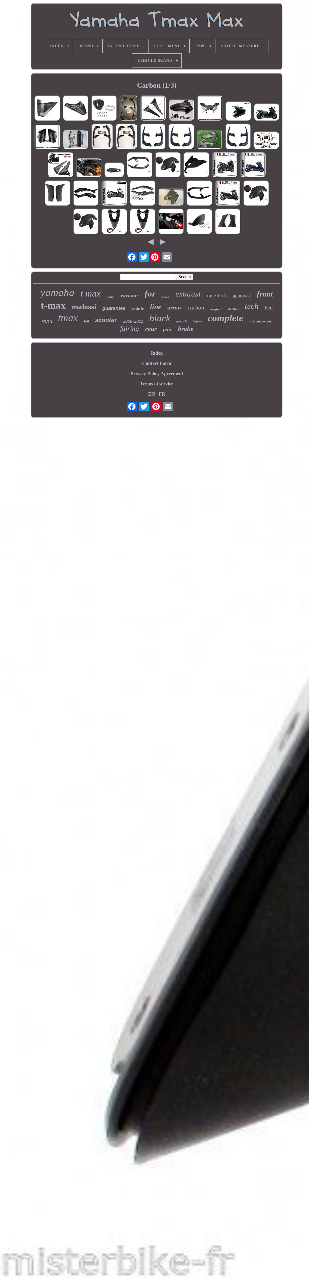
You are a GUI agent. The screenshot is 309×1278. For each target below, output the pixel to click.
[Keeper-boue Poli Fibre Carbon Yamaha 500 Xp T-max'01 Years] (199, 222)
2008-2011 (133, 321)
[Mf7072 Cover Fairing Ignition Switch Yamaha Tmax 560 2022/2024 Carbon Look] (47, 108)
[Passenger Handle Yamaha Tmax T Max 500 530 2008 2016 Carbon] (152, 137)
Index (157, 353)
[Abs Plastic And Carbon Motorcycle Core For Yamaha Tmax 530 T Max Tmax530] (60, 165)
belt (269, 308)
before (197, 321)
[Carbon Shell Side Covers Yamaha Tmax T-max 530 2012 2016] (153, 108)
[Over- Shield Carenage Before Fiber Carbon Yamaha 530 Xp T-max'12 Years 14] (196, 165)
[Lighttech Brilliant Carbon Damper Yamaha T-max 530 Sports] (88, 168)
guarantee (114, 308)
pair (167, 329)
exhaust (188, 293)
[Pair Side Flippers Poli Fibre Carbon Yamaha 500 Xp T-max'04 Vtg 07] (227, 222)
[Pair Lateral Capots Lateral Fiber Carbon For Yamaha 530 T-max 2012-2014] (57, 193)
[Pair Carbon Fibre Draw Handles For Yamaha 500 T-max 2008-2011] (139, 165)
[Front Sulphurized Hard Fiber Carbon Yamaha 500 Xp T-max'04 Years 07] (167, 165)
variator (130, 295)
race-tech (217, 295)
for (150, 293)
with (47, 321)
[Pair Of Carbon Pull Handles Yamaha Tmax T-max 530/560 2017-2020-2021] (128, 108)
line (155, 307)
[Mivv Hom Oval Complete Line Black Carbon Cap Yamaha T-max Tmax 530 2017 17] (227, 193)
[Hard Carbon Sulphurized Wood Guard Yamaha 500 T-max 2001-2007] (255, 193)
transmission (260, 321)
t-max (53, 305)
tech (252, 306)
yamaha (57, 292)
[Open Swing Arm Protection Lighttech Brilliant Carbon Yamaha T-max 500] (114, 170)
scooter (106, 320)
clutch (165, 297)
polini (111, 297)
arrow (174, 307)
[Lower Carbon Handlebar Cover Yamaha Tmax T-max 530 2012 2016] (209, 108)
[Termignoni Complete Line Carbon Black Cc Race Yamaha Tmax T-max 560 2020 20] (114, 193)
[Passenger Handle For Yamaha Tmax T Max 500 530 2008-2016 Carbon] (101, 137)
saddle (138, 308)
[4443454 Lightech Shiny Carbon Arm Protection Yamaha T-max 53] (170, 222)
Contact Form (156, 363)
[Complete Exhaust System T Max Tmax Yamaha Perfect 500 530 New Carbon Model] (75, 140)
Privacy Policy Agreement (156, 373)
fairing (129, 328)
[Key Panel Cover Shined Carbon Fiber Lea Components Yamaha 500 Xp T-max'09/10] (114, 222)
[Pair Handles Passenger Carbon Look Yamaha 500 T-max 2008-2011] (199, 193)
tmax (68, 317)
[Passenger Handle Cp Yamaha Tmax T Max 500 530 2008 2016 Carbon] (181, 137)
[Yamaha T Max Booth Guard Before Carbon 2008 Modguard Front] (170, 197)
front (265, 294)
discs (233, 308)
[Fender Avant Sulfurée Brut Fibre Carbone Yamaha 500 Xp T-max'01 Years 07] (85, 222)
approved (242, 295)
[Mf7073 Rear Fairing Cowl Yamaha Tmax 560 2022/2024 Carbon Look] (75, 108)
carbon (196, 307)
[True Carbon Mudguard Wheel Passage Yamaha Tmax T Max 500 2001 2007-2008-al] (181, 110)
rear (151, 328)
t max (90, 293)
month (181, 321)
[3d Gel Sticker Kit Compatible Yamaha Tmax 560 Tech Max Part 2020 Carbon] (266, 140)
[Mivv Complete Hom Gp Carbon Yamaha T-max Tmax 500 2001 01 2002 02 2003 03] (252, 165)
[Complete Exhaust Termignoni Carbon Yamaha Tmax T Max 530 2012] (266, 112)
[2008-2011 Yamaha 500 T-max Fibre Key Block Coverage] (142, 222)
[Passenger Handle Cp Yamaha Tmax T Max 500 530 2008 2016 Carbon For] (126, 137)
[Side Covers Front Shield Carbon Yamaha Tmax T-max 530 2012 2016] (47, 137)
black (159, 318)
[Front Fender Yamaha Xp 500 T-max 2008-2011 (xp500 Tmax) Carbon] (238, 111)
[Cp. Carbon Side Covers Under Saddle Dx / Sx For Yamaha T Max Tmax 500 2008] (209, 140)
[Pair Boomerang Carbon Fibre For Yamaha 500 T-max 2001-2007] (142, 193)
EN (151, 394)
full (86, 321)
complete (225, 317)
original (215, 309)
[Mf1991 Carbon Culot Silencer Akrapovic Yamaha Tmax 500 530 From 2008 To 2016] (103, 108)
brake (185, 328)
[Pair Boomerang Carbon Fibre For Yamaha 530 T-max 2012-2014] (85, 193)
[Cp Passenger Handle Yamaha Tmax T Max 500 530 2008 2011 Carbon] (237, 137)
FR (162, 394)
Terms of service (156, 383)
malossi (84, 307)
